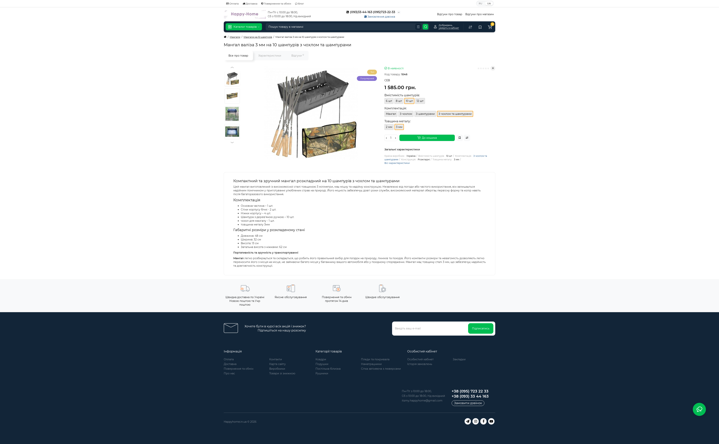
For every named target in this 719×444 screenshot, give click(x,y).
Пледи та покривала (375, 359)
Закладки (459, 359)
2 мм (389, 127)
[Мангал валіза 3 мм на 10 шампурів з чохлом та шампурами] (311, 113)
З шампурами (425, 114)
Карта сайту (277, 364)
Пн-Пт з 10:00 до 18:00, (417, 391)
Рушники (321, 373)
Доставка (251, 3)
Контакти (275, 359)
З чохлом (406, 114)
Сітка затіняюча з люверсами (381, 368)
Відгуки (297, 55)
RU (480, 3)
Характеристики (269, 55)
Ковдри (320, 359)
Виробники (277, 368)
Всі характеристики (397, 162)
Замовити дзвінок (468, 403)
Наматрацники (371, 364)
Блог (301, 3)
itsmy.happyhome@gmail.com (422, 400)
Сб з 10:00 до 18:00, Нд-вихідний (423, 396)
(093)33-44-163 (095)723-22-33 (372, 12)
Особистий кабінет (420, 359)
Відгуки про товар (449, 14)
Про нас (229, 373)
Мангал (391, 114)
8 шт (399, 101)
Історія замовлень (419, 364)
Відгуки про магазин (479, 14)
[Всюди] (418, 27)
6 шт (389, 101)
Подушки (321, 364)
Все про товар (238, 55)
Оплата (234, 3)
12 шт (420, 101)
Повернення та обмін (277, 3)
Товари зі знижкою (282, 373)
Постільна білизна (328, 368)
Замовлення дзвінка (381, 16)
